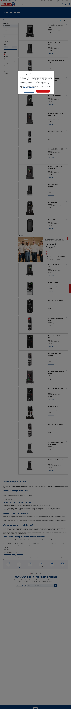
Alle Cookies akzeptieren (42, 91)
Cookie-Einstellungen (29, 91)
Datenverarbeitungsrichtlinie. (29, 87)
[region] (36, 82)
